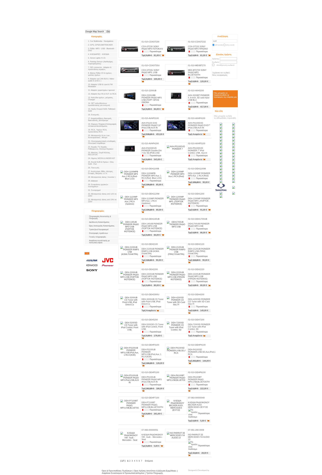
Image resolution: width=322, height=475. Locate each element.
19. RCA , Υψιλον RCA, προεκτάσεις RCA (97, 131)
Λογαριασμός (176, 30)
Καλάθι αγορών (207, 31)
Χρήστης (215, 59)
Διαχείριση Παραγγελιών (229, 31)
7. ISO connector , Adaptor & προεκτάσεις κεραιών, (99, 68)
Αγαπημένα (218, 31)
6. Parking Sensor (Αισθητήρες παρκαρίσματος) (100, 63)
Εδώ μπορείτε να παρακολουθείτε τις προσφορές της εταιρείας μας (225, 95)
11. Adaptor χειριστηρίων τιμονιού (101, 90)
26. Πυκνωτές (93, 168)
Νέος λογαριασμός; (220, 75)
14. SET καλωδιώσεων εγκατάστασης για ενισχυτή (99, 104)
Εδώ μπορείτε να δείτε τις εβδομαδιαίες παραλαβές (225, 117)
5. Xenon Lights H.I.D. (97, 58)
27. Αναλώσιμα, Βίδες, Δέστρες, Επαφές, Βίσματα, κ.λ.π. (100, 172)
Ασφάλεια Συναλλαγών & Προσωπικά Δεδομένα (123, 473)
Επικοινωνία (192, 30)
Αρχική (128, 30)
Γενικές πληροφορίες (97, 237)
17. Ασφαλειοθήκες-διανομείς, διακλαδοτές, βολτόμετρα (100, 119)
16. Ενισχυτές (93, 115)
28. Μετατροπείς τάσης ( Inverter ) (102, 177)
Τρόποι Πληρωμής (154, 473)
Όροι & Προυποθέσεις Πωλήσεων (117, 471)
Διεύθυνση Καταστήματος (99, 222)
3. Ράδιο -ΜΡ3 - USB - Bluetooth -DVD (101, 50)
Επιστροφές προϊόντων (98, 233)
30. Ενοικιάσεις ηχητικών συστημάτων (98, 185)
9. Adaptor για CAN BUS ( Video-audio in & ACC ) (101, 80)
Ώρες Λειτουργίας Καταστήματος (101, 226)
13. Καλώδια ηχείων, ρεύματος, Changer (100, 99)
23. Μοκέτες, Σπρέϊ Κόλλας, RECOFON (99, 154)
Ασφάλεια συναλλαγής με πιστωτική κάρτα (99, 242)
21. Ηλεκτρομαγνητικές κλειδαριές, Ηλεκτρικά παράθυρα (102, 142)
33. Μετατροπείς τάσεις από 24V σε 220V (102, 201)
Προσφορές (160, 30)
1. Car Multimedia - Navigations (100, 41)
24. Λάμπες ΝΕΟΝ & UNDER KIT (101, 158)
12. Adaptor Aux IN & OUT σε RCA (102, 94)
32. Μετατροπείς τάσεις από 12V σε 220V (102, 195)
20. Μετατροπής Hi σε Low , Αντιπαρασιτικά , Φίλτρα (99, 136)
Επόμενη (149, 461)
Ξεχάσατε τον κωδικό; (221, 73)
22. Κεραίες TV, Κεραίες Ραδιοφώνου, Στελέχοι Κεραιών (100, 148)
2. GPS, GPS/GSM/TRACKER (100, 45)
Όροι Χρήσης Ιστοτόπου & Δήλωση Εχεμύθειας (155, 471)
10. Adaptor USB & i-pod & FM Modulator (100, 85)
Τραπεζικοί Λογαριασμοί (98, 229)
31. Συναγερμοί (94, 190)
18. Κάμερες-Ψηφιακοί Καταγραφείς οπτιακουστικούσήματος (102, 125)
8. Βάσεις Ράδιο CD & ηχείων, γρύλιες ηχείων (100, 74)
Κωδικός (215, 62)
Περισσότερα (155, 51)
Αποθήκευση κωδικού (225, 65)
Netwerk (216, 471)
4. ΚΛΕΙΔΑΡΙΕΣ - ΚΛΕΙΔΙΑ (98, 54)
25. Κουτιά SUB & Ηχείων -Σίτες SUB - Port (101, 163)
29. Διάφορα (93, 181)
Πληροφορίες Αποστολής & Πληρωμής (100, 217)
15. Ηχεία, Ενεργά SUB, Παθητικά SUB (101, 110)
